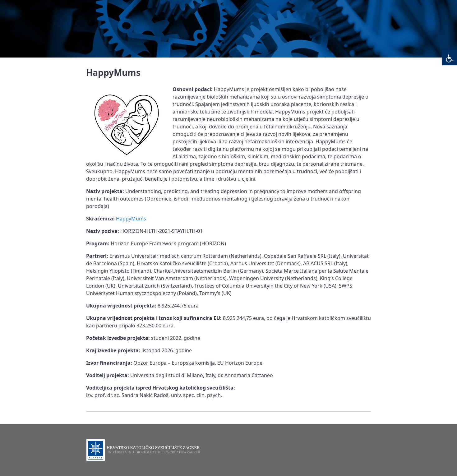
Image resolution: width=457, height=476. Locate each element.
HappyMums (131, 218)
